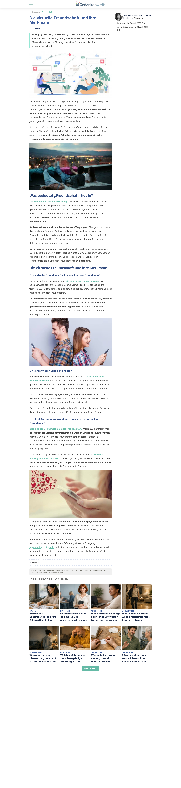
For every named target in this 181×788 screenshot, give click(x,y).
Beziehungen (34, 12)
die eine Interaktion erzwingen (82, 281)
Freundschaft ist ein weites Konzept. (49, 201)
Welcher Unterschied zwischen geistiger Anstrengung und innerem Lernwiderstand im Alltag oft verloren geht (75, 658)
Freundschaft (47, 12)
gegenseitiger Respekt (41, 547)
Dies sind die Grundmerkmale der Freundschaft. (55, 429)
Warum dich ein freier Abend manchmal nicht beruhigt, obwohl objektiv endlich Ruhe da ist (136, 617)
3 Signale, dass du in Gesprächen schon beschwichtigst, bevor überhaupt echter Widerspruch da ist (135, 658)
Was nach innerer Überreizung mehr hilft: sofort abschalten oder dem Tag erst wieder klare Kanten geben (43, 658)
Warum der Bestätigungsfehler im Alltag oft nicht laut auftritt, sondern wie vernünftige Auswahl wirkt (42, 617)
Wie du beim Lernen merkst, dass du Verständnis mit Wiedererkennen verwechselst (103, 658)
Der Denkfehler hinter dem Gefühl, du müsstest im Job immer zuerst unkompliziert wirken (74, 617)
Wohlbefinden (128, 611)
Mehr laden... (90, 668)
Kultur (32, 611)
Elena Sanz (139, 18)
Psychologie (66, 611)
